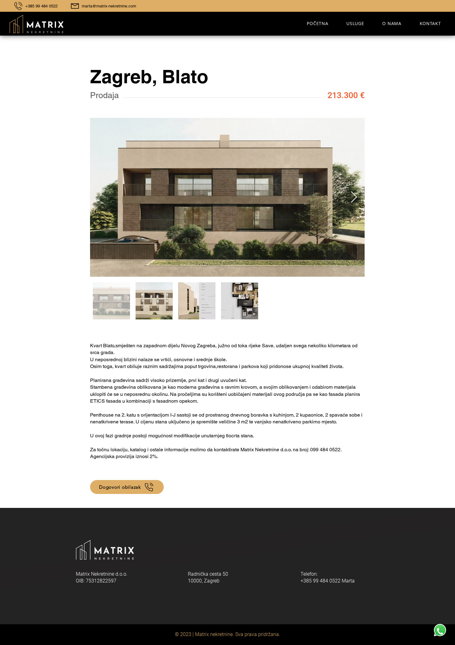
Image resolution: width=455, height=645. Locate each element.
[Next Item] (354, 197)
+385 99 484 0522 (41, 6)
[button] (355, 23)
